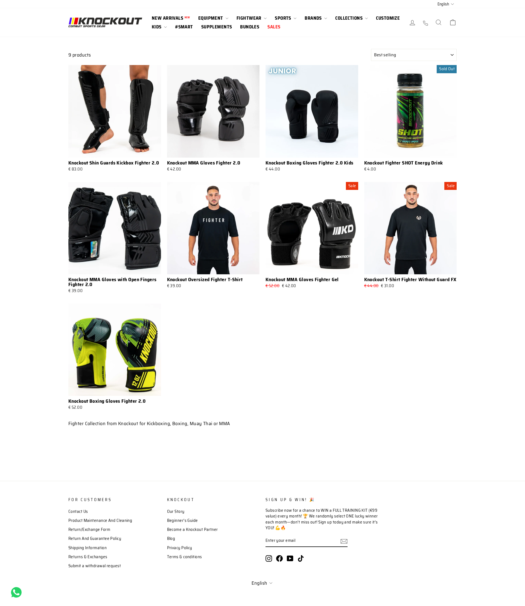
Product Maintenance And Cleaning (100, 520)
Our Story (176, 511)
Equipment (211, 18)
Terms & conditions (184, 557)
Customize (388, 18)
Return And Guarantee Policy (94, 538)
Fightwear (249, 18)
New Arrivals (171, 18)
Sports (283, 18)
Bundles (249, 26)
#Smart (184, 26)
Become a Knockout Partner (192, 529)
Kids (157, 26)
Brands (314, 18)
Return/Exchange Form (89, 529)
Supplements (216, 26)
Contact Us (78, 511)
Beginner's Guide (182, 520)
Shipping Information (87, 548)
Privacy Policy (179, 548)
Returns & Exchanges (87, 557)
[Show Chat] (17, 592)
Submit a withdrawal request (94, 566)
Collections (349, 18)
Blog (171, 538)
